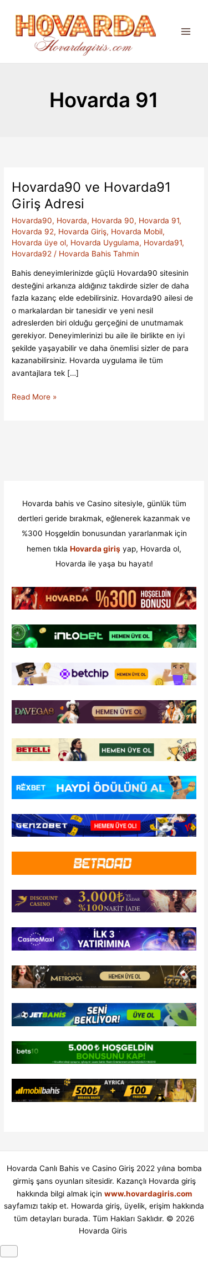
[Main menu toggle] (186, 31)
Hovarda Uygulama (104, 242)
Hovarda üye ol (39, 242)
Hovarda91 (163, 242)
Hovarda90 (32, 220)
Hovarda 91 (159, 220)
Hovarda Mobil (137, 231)
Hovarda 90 (113, 220)
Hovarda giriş (95, 548)
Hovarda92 (32, 253)
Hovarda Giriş (82, 231)
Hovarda (72, 220)
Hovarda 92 (33, 231)
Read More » (34, 397)
